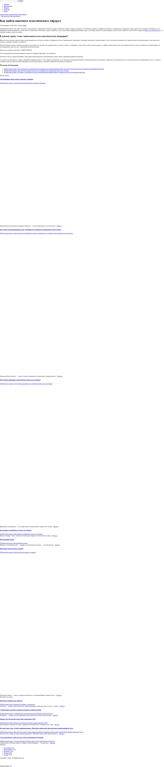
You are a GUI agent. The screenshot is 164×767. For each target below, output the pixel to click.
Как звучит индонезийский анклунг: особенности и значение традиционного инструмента (30, 229)
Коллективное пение (7, 539)
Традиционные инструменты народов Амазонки (16, 79)
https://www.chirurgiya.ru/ (152, 30)
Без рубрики (8, 748)
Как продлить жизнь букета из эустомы (56, 70)
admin (24, 25)
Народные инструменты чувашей (11, 548)
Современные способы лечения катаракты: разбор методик (20, 710)
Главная (6, 4)
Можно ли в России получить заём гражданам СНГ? (18, 719)
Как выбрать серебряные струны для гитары (15, 530)
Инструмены (8, 6)
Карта (6, 11)
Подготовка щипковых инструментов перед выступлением (20, 380)
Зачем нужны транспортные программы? (13, 14)
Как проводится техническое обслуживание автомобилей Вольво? (82, 69)
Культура (7, 9)
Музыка (6, 8)
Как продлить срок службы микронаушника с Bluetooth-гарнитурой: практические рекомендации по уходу (36, 728)
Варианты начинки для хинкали (11, 701)
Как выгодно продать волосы (10, 16)
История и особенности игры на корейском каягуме (68, 72)
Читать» (59, 226)
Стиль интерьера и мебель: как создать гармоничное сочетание (21, 737)
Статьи (6, 755)
